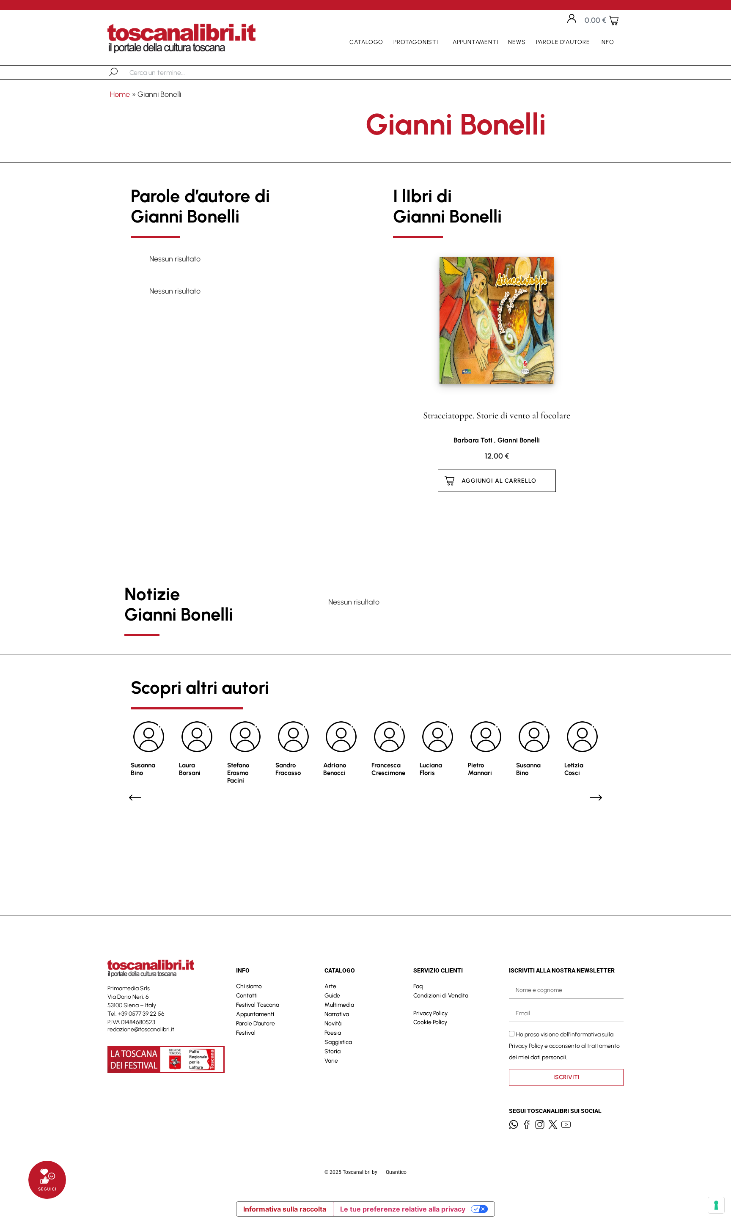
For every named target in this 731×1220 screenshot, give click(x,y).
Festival (246, 1032)
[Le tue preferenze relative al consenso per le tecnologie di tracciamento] (716, 1205)
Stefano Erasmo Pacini (238, 772)
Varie (331, 1060)
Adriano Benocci (334, 769)
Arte (330, 986)
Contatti (247, 995)
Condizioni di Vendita (440, 995)
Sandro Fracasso (288, 769)
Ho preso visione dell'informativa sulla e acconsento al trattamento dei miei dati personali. (564, 1046)
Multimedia (339, 1004)
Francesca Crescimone (388, 769)
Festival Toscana (257, 1004)
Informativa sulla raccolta (284, 1209)
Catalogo (366, 42)
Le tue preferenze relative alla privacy (402, 1209)
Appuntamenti (475, 42)
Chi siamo (249, 986)
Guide (332, 995)
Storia (332, 1051)
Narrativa (336, 1014)
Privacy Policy (430, 1013)
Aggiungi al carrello (499, 480)
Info (607, 42)
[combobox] (173, 72)
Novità (332, 1023)
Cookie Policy (430, 1022)
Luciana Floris (431, 769)
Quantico (396, 1172)
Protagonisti (415, 42)
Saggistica (338, 1042)
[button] (135, 797)
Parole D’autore (563, 42)
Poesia (332, 1032)
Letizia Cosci (573, 769)
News (516, 42)
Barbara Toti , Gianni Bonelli (496, 440)
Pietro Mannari (480, 769)
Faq (418, 986)
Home (120, 94)
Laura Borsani (190, 769)
